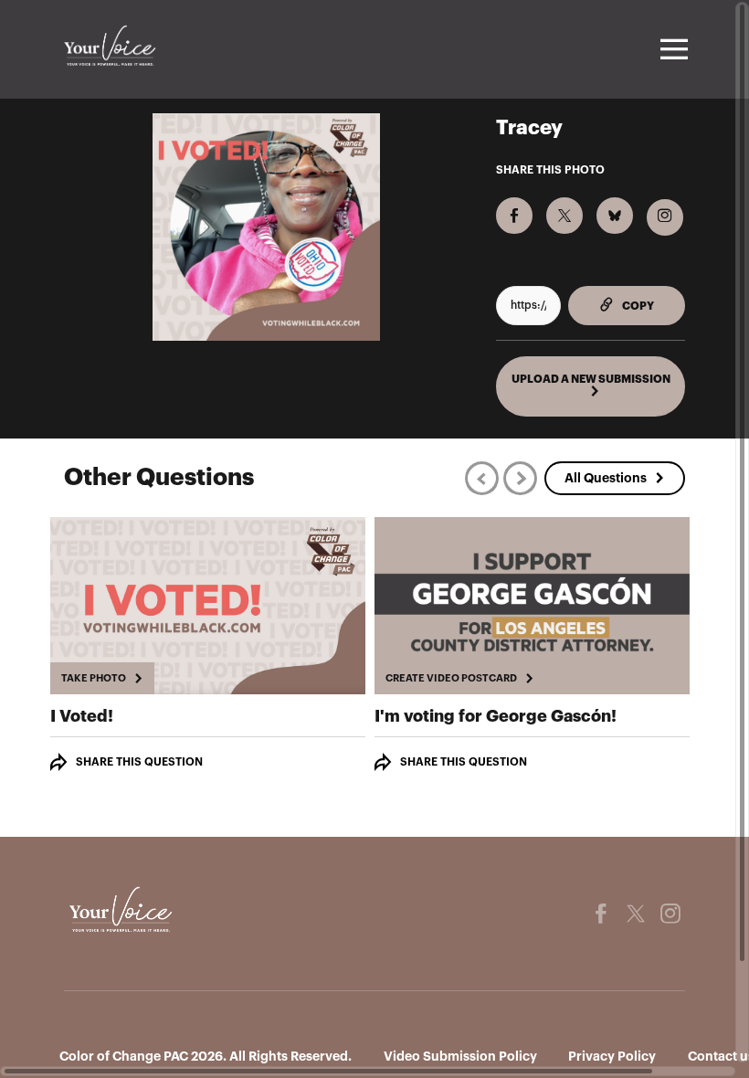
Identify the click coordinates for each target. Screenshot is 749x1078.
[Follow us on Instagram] (670, 914)
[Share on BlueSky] (614, 215)
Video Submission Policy (460, 1056)
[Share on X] (564, 215)
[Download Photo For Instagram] (665, 217)
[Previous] (482, 478)
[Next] (520, 478)
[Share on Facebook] (514, 215)
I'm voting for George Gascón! (495, 716)
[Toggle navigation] (671, 49)
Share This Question (139, 761)
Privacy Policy (612, 1056)
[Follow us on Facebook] (601, 914)
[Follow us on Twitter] (636, 914)
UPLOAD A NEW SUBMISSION (591, 379)
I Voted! (81, 716)
